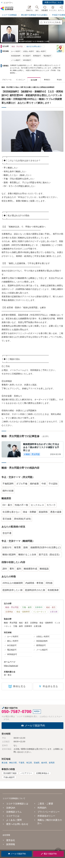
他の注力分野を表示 (34, 46)
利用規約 (42, 807)
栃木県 (44, 763)
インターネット (39, 612)
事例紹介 (47, 80)
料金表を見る (48, 686)
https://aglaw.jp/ (11, 666)
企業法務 (53, 612)
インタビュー (20, 80)
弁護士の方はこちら (53, 2)
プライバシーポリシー (49, 812)
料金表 (59, 80)
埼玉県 (29, 763)
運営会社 (10, 840)
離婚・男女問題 (17, 46)
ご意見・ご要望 (45, 803)
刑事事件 (39, 607)
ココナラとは (12, 816)
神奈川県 (13, 763)
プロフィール (7, 80)
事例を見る (19, 686)
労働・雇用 (27, 607)
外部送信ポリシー (46, 816)
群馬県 (52, 763)
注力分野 (34, 80)
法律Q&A (10, 807)
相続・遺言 (51, 607)
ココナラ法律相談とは (17, 803)
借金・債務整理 (23, 612)
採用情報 (10, 844)
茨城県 (36, 763)
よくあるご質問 (14, 820)
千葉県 (21, 763)
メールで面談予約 (35, 725)
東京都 (4, 763)
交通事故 (9, 612)
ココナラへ (8, 3)
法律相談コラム (14, 812)
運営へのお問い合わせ (17, 824)
